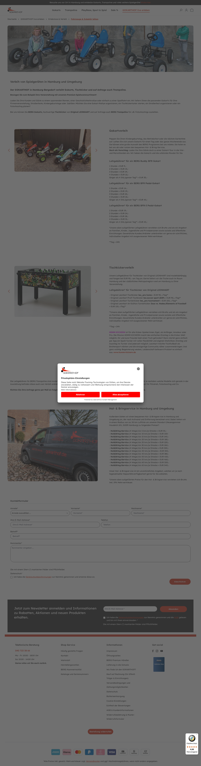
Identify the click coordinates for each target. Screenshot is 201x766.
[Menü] (196, 735)
